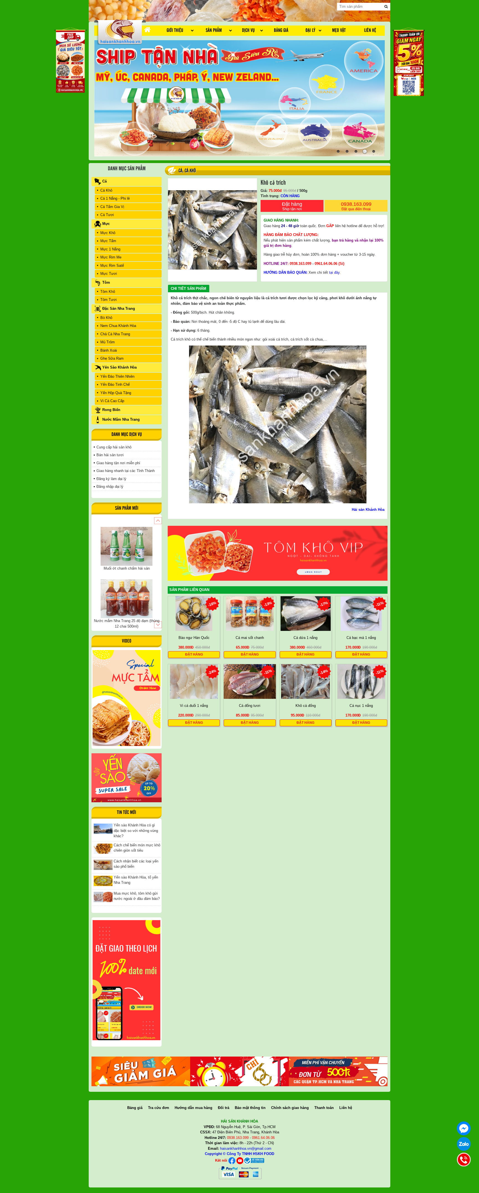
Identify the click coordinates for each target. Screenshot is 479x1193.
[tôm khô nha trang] (278, 553)
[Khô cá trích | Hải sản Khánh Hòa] (120, 31)
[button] (158, 520)
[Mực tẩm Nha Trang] (126, 698)
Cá (180, 171)
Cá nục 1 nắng (361, 706)
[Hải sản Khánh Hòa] (253, 1160)
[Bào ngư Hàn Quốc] (193, 613)
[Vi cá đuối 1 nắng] (194, 681)
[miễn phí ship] (338, 1071)
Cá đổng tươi (249, 706)
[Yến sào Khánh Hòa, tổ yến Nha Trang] (103, 881)
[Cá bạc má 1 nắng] (361, 613)
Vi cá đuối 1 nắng (194, 706)
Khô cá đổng (305, 706)
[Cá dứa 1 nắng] (306, 613)
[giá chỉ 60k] (239, 1071)
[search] (386, 7)
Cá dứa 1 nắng (305, 638)
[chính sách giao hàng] (126, 980)
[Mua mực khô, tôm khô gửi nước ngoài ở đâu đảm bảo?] (103, 897)
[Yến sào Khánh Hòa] (126, 777)
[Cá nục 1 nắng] (361, 681)
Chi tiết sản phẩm (188, 288)
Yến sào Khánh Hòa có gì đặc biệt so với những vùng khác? (136, 830)
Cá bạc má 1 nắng (361, 638)
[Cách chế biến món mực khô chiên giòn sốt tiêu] (103, 848)
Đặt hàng (292, 206)
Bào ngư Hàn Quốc (194, 638)
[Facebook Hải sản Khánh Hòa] (231, 1160)
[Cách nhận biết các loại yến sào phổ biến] (103, 864)
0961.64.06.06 (326, 264)
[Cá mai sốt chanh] (250, 613)
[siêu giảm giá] (140, 1071)
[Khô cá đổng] (305, 681)
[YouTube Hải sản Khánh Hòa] (239, 1160)
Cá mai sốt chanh (250, 638)
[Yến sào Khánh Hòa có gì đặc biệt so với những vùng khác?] (103, 828)
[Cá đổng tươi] (250, 681)
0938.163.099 (356, 206)
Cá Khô (190, 171)
